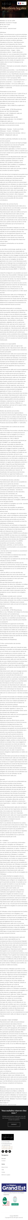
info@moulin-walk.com (7, 1147)
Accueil (4, 1158)
